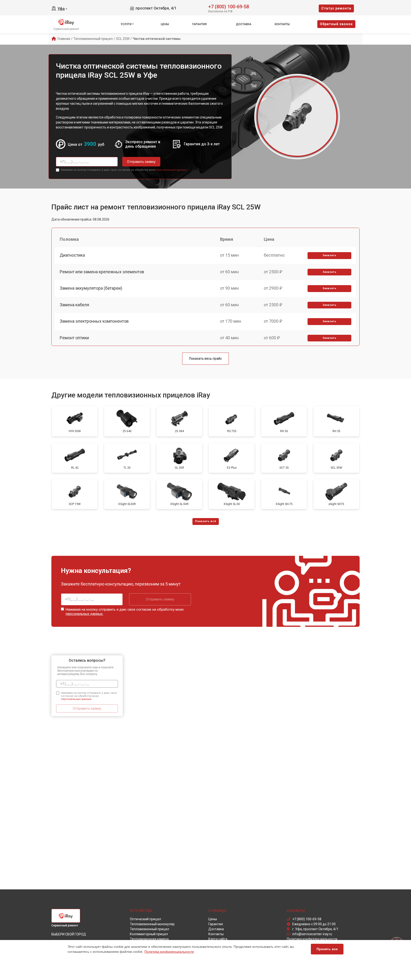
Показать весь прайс (205, 358)
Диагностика (72, 255)
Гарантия (199, 24)
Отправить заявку (141, 162)
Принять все (327, 949)
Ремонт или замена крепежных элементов (102, 271)
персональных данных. (171, 169)
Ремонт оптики (74, 337)
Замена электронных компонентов (94, 321)
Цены (165, 24)
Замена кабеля (74, 304)
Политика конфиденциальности (169, 951)
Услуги (126, 24)
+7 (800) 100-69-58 (228, 6)
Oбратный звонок (336, 24)
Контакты (282, 24)
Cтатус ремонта (336, 8)
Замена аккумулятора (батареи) (91, 288)
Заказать (330, 255)
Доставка (243, 24)
